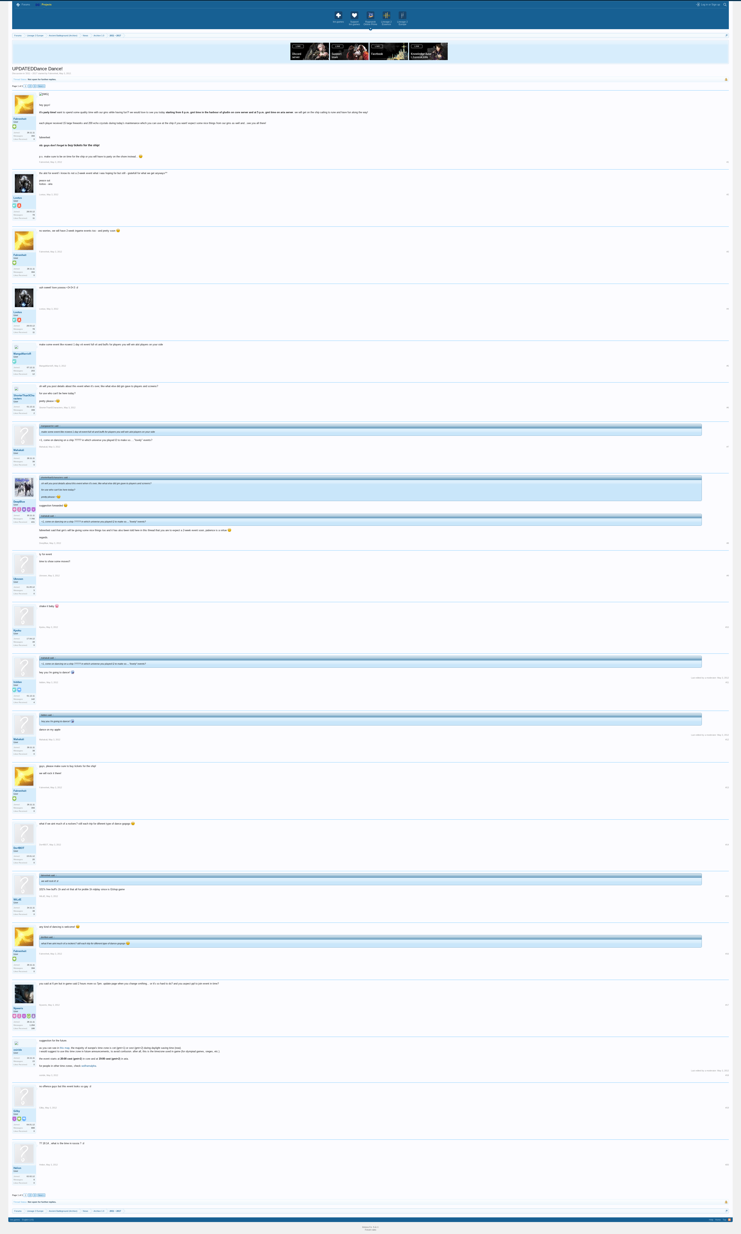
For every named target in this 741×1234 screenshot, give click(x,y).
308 (33, 410)
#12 (727, 739)
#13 (727, 787)
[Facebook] (389, 59)
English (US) (28, 1220)
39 (33, 642)
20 (33, 859)
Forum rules (370, 1230)
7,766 (32, 519)
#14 (727, 844)
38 (33, 461)
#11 (727, 682)
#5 (728, 366)
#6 (728, 407)
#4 (728, 309)
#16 (727, 954)
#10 (727, 627)
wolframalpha (88, 1065)
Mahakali (19, 450)
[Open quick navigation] (726, 35)
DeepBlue (19, 501)
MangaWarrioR (22, 353)
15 (33, 1061)
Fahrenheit (53, 73)
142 (33, 699)
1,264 (32, 1025)
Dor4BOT (19, 848)
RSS (729, 1219)
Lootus (18, 197)
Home (718, 1220)
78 (33, 215)
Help (711, 1220)
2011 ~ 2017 (31, 73)
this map (64, 1047)
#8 (728, 543)
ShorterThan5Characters (24, 397)
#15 (727, 896)
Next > (41, 86)
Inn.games (15, 1220)
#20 (727, 1165)
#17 (727, 1005)
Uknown (18, 579)
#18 (727, 1075)
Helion (17, 1168)
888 (33, 1128)
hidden (18, 682)
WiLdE (17, 899)
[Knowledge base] (428, 59)
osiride (18, 1049)
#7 (728, 447)
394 (33, 136)
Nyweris (18, 1008)
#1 (728, 162)
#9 (728, 575)
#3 (728, 252)
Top (724, 1220)
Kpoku (17, 630)
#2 (728, 194)
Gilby (17, 1111)
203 (33, 371)
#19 (727, 1108)
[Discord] (309, 59)
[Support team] (349, 59)
